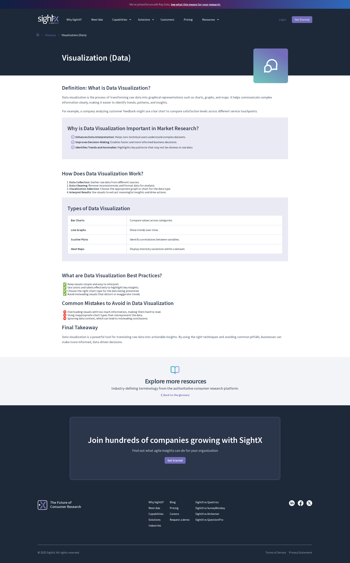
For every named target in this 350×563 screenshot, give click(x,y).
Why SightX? (74, 19)
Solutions (144, 19)
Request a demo (180, 519)
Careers (174, 514)
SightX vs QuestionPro (209, 519)
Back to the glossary (176, 395)
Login (282, 19)
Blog (173, 502)
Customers (167, 19)
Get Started (302, 19)
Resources (208, 19)
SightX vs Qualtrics (207, 502)
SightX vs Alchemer (207, 514)
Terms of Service (275, 552)
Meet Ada (97, 19)
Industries (155, 525)
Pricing (188, 19)
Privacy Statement (300, 552)
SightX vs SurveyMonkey (210, 508)
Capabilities (119, 19)
